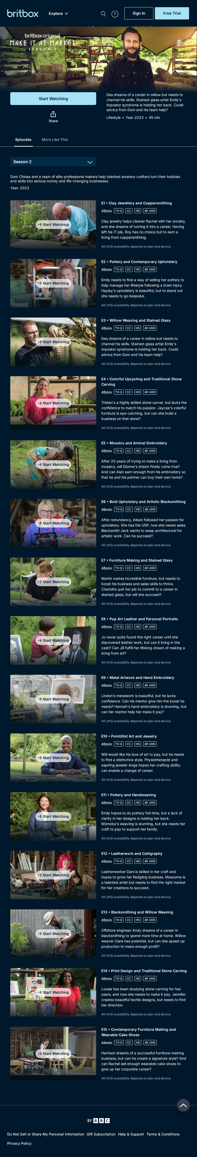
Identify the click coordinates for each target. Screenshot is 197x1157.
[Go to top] (183, 1105)
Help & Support (131, 1134)
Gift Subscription (101, 1134)
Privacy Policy (19, 1143)
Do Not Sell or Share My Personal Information (45, 1134)
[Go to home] (98, 1120)
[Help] (112, 13)
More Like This (55, 139)
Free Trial (172, 13)
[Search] (103, 13)
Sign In (139, 13)
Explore (56, 13)
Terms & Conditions (163, 1134)
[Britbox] (22, 13)
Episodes (23, 139)
